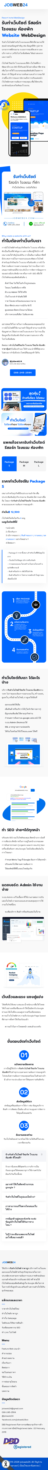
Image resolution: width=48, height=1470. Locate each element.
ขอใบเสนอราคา (9, 1372)
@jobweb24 (7, 1416)
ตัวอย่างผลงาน (8, 1358)
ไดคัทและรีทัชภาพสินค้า (12, 1323)
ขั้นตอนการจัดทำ (9, 1386)
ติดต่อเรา (6, 1367)
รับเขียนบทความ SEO (11, 1327)
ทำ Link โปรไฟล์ (9, 1332)
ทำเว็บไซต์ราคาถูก (10, 1313)
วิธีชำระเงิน (7, 1377)
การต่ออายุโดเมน (9, 1381)
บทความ (5, 1391)
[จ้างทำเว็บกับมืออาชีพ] (16, 4)
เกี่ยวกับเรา (6, 1363)
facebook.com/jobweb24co (15, 1419)
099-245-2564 (9, 1412)
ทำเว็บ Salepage (9, 1318)
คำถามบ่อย (7, 1353)
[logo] (9, 1262)
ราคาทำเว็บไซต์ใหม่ (10, 1309)
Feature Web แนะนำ (11, 1348)
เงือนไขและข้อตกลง (29, 1465)
